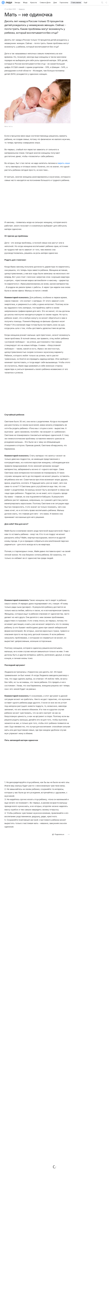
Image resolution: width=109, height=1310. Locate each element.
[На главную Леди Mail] (8, 2)
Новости (22, 9)
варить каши (64, 163)
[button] (37, 101)
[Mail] (3, 2)
